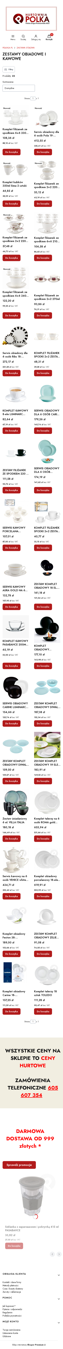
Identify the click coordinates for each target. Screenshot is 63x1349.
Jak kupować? (9, 1306)
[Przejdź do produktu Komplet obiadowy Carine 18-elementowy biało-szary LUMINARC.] (16, 975)
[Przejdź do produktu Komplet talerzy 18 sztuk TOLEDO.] (47, 975)
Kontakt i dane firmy (12, 1282)
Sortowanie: (8, 81)
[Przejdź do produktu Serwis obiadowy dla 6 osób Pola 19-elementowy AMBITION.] (47, 117)
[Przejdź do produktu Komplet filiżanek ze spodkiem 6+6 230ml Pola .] (16, 115)
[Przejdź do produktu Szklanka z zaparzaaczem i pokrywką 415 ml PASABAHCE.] (32, 1196)
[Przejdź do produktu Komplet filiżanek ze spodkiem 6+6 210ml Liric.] (47, 223)
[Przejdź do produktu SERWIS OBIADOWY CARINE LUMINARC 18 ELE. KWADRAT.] (16, 687)
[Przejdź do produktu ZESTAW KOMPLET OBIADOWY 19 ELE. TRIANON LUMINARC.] (47, 745)
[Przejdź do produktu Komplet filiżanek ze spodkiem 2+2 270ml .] (47, 279)
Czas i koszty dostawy (13, 1288)
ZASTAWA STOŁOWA (26, 47)
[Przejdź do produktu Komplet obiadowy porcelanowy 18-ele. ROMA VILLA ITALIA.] (47, 860)
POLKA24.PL (8, 47)
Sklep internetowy (27, 1344)
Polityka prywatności (12, 1315)
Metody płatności (10, 1285)
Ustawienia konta (10, 1333)
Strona (27, 98)
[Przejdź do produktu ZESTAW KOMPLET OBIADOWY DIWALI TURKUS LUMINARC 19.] (47, 687)
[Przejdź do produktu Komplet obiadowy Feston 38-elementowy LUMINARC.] (16, 918)
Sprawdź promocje (19, 1165)
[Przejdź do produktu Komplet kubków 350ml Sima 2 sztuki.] (16, 169)
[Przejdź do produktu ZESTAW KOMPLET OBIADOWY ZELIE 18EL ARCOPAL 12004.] (47, 918)
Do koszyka (11, 152)
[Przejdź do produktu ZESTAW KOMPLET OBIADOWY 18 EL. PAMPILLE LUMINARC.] (47, 568)
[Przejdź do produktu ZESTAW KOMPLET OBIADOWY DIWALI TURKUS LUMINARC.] (16, 745)
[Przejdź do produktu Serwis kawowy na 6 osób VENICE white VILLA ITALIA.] (16, 860)
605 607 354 (39, 1091)
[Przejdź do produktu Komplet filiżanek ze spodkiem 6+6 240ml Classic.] (16, 277)
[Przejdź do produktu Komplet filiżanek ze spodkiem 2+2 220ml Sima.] (47, 170)
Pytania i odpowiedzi (12, 1309)
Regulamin (7, 1312)
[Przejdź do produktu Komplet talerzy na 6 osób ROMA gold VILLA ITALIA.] (47, 802)
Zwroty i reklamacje (12, 1291)
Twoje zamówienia (11, 1329)
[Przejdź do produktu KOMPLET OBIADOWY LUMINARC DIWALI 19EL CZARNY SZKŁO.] (47, 629)
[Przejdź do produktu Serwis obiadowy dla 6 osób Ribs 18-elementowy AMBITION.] (16, 337)
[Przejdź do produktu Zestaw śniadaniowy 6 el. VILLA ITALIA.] (16, 802)
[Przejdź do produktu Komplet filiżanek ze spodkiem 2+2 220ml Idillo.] (16, 223)
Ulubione (7, 1336)
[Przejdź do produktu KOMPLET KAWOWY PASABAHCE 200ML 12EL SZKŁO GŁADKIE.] (16, 626)
